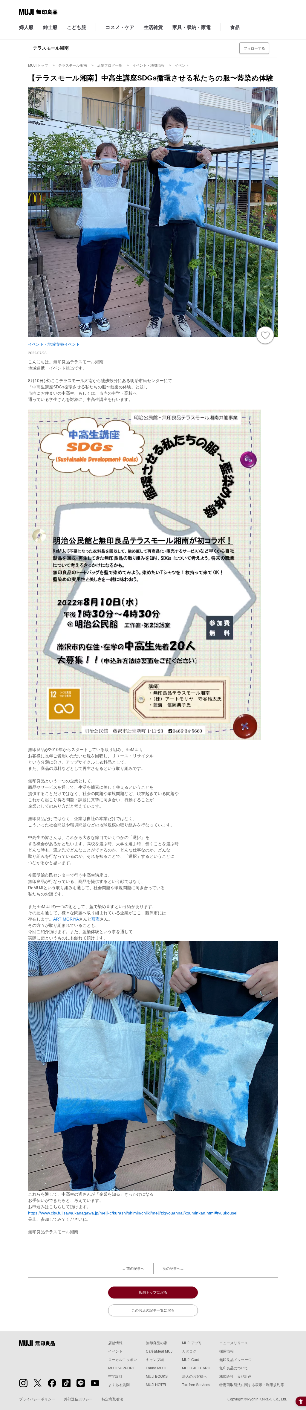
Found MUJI (156, 1368)
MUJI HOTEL (156, 1385)
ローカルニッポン (122, 1360)
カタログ (189, 1351)
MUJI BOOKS (157, 1376)
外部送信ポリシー (78, 1399)
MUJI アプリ (192, 1343)
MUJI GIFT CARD (196, 1368)
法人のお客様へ (194, 1376)
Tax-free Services (196, 1385)
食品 (235, 27)
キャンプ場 (155, 1360)
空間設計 (115, 1376)
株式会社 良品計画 (235, 1376)
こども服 (76, 27)
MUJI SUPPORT (121, 1368)
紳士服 (50, 27)
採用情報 (226, 1351)
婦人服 (26, 27)
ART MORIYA (66, 919)
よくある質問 (119, 1385)
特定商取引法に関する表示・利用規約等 (251, 1385)
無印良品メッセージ (235, 1360)
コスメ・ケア (119, 27)
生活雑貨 (153, 27)
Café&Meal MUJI (159, 1351)
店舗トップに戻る (153, 1292)
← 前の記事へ (133, 1268)
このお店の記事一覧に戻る (153, 1310)
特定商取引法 (112, 1399)
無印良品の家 (156, 1343)
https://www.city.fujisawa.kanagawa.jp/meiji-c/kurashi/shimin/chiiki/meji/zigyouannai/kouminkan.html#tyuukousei (132, 1213)
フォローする (254, 48)
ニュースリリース (233, 1343)
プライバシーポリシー (37, 1399)
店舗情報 (115, 1343)
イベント (115, 1351)
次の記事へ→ (173, 1268)
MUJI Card (190, 1360)
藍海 (95, 919)
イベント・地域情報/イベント (54, 344)
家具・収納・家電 (191, 27)
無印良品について (233, 1368)
